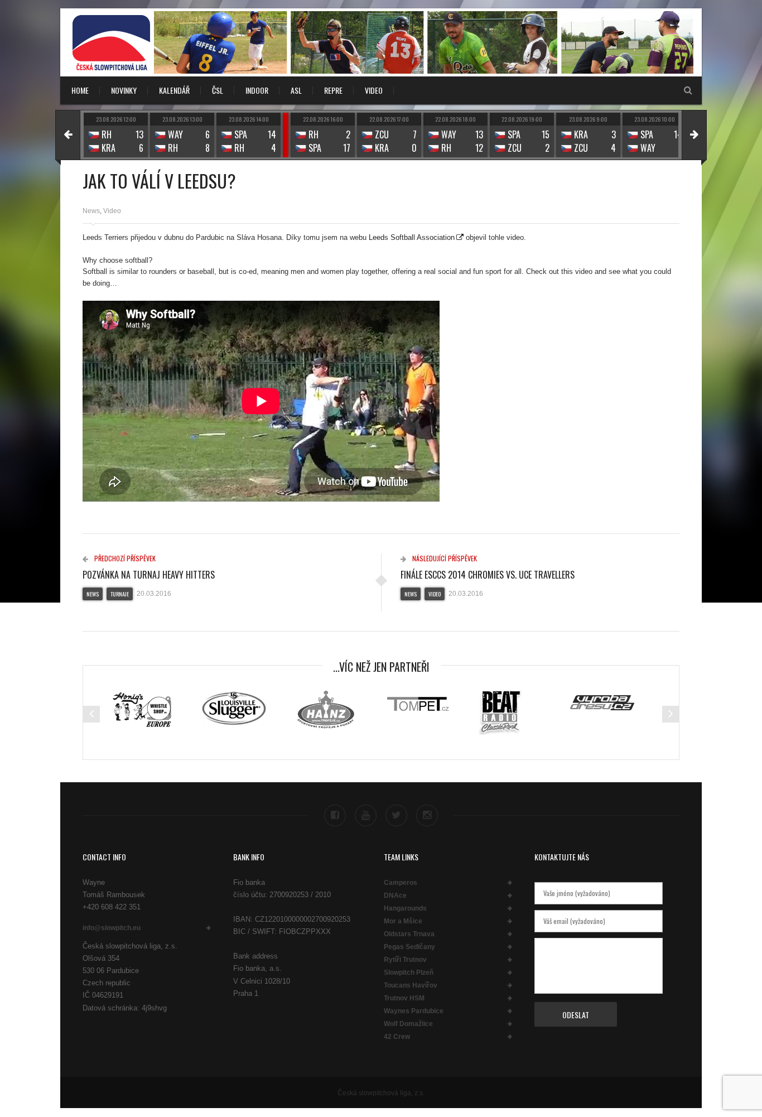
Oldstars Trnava (409, 934)
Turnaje (119, 594)
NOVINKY (124, 90)
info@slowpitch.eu (112, 928)
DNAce (395, 895)
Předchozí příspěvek (124, 558)
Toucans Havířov (410, 985)
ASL (296, 90)
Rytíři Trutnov (405, 960)
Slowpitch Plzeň (408, 972)
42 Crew (397, 1037)
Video (112, 211)
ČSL (217, 90)
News (91, 211)
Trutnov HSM (404, 998)
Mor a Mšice (403, 921)
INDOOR (256, 90)
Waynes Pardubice (413, 1011)
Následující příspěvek (444, 558)
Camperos (400, 883)
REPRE (333, 90)
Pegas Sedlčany (409, 947)
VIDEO (374, 90)
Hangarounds (405, 908)
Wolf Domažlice (408, 1024)
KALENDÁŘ (174, 90)
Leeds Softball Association (412, 237)
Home (80, 90)
